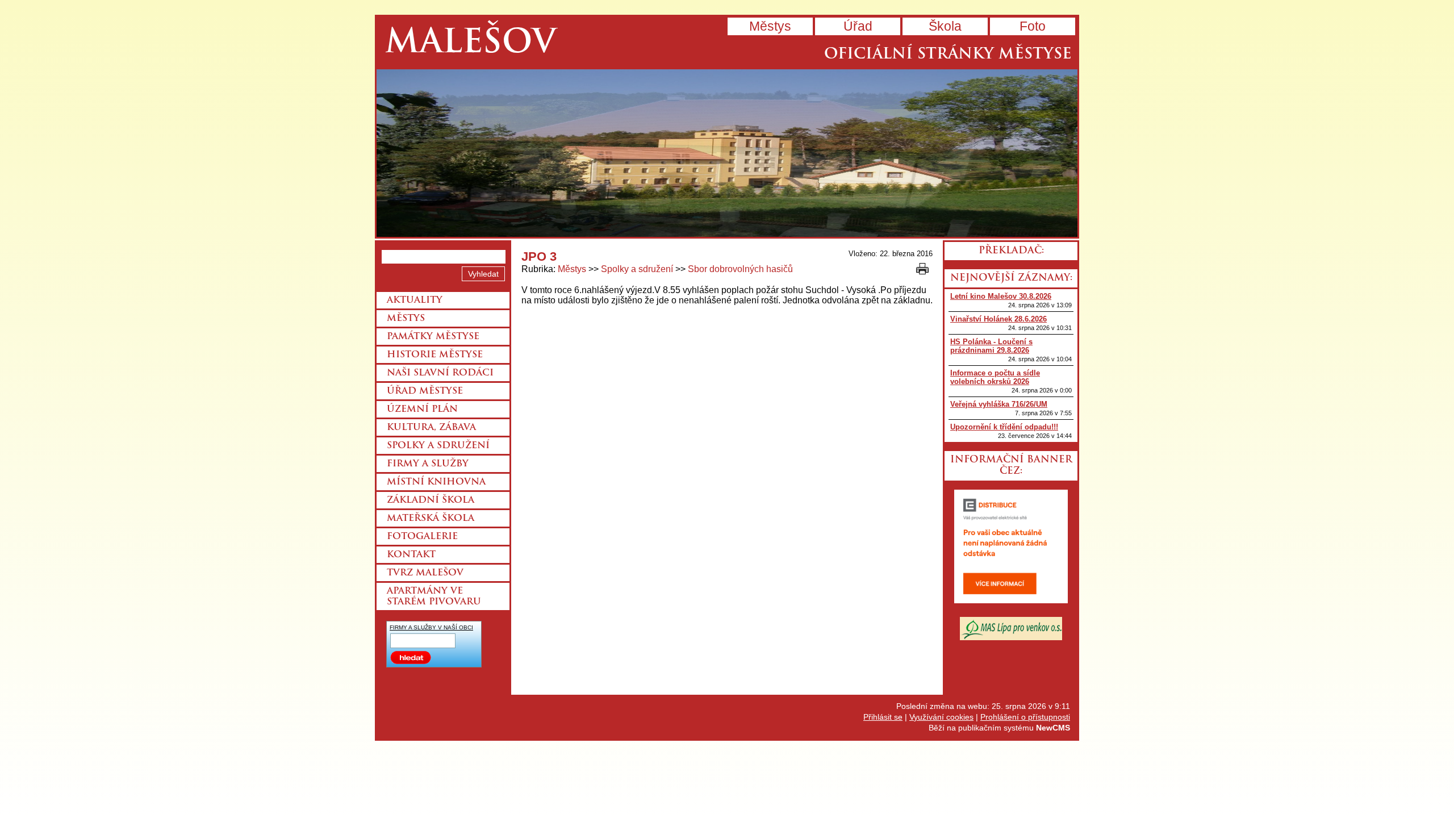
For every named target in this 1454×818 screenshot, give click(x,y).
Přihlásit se (883, 716)
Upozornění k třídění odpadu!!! (1004, 427)
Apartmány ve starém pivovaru (434, 597)
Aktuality (414, 300)
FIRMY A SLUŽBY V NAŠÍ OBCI (431, 627)
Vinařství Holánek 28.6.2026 (998, 319)
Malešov (470, 44)
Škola (945, 26)
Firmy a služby (428, 464)
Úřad (857, 26)
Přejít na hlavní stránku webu (727, 153)
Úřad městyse (425, 391)
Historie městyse (435, 355)
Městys (770, 26)
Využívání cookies (941, 716)
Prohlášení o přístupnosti (1025, 716)
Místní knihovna (436, 482)
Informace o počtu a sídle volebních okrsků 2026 (995, 377)
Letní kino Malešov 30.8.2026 (1000, 296)
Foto (1033, 26)
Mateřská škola (430, 518)
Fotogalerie (422, 536)
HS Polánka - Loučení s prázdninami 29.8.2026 (991, 345)
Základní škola (430, 500)
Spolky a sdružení (637, 269)
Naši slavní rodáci (440, 373)
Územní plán (422, 409)
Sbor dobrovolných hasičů (740, 269)
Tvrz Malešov (425, 573)
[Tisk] (922, 268)
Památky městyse (433, 336)
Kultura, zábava (431, 427)
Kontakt (411, 555)
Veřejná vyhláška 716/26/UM (998, 404)
